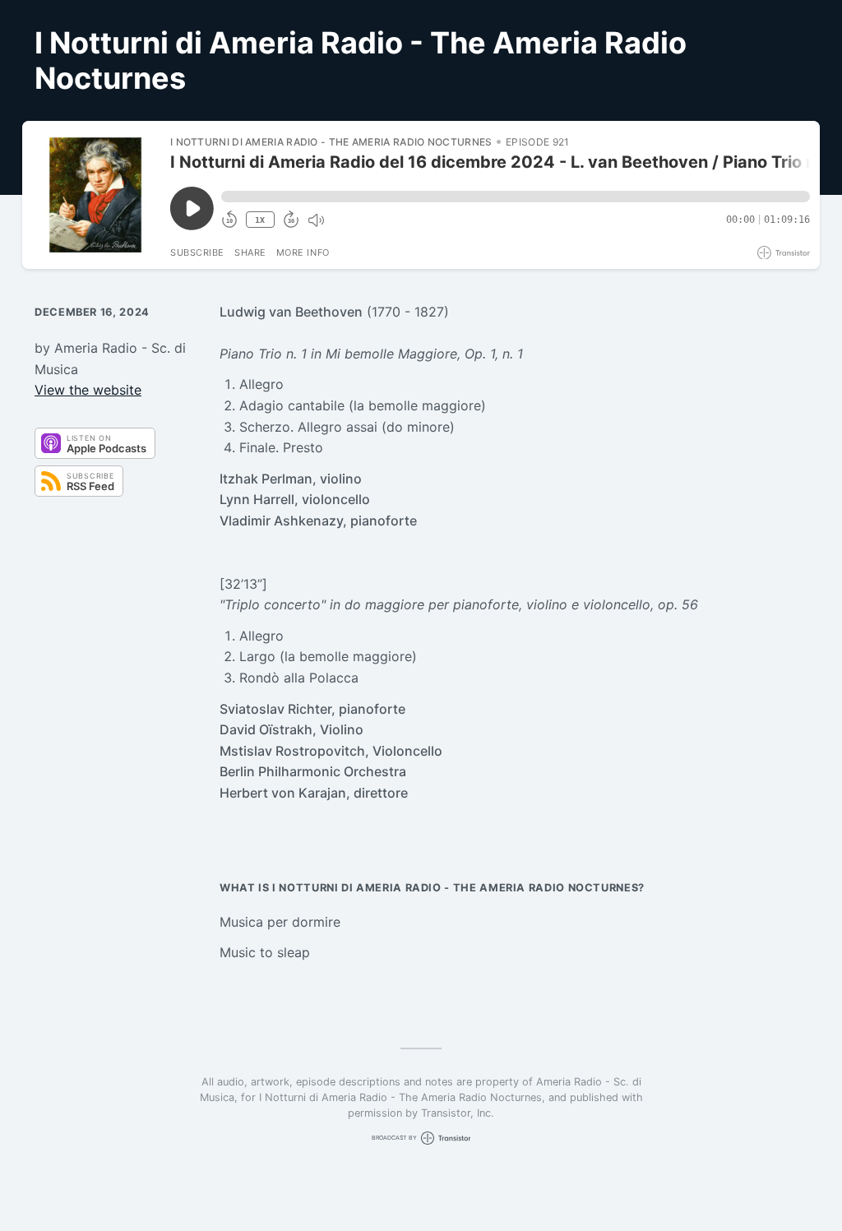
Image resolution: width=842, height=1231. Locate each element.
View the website (88, 390)
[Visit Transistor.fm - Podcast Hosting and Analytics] (783, 253)
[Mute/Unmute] (316, 220)
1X (260, 219)
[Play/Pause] (95, 195)
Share (250, 252)
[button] (515, 196)
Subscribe (197, 252)
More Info (303, 252)
